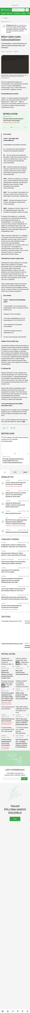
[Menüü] (2, 1011)
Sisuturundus (20, 735)
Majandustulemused (7, 559)
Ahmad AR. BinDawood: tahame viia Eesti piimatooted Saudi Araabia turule (15, 505)
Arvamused (16, 13)
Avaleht (3, 13)
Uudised (8, 480)
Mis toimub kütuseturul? (13, 513)
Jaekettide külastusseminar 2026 (11, 643)
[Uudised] (7, 1011)
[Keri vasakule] (4, 127)
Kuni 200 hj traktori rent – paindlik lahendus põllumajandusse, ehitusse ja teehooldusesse (22, 743)
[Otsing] (17, 1011)
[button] (11, 778)
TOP (7, 517)
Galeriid (23, 13)
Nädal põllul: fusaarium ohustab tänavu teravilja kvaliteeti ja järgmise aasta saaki (16, 494)
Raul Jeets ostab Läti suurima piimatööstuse (22, 672)
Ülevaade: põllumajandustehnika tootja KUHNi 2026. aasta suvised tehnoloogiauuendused (13, 460)
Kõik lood (9, 13)
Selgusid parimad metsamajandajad (17, 532)
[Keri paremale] (25, 127)
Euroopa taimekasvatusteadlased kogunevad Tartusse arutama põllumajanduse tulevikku (12, 580)
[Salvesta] (28, 480)
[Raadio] (12, 1011)
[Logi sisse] (27, 1011)
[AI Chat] (22, 1011)
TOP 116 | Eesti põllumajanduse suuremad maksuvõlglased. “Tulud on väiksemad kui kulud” (16, 521)
